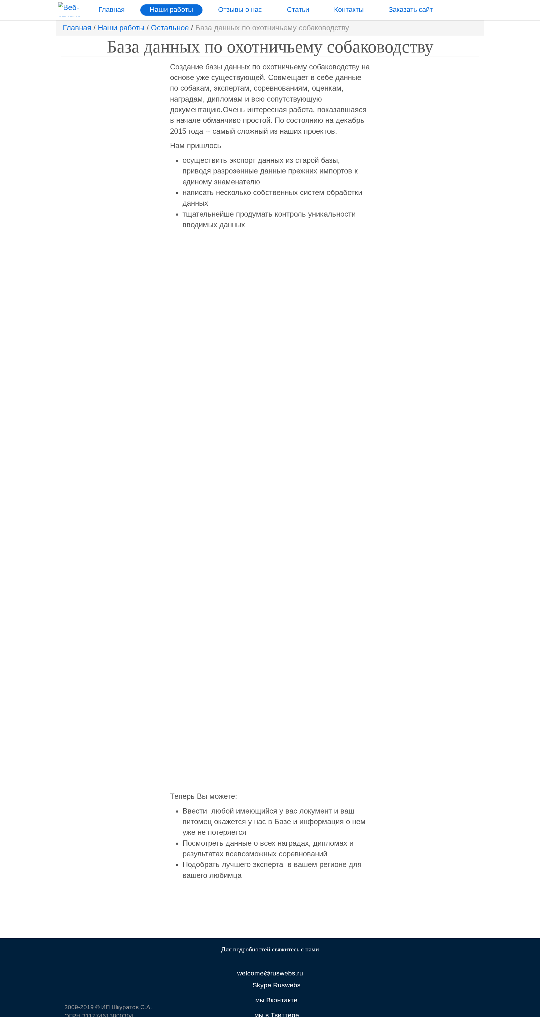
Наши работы (171, 9)
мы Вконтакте (276, 1000)
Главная (111, 9)
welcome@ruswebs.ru (270, 973)
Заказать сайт (411, 9)
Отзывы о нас (240, 9)
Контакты (349, 9)
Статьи (298, 9)
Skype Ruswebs (276, 985)
